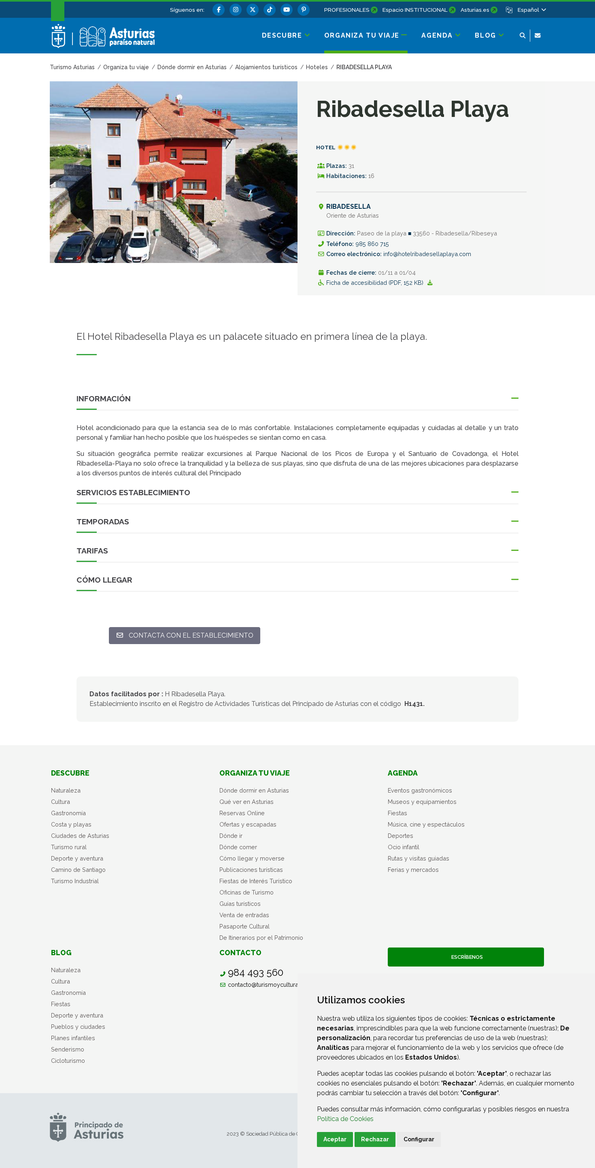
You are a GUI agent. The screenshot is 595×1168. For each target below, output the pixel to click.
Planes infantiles (73, 1037)
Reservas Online (242, 813)
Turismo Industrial (75, 881)
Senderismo (67, 1049)
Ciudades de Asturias (80, 835)
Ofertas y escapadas (247, 824)
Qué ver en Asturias (246, 801)
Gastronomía (68, 813)
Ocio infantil (403, 847)
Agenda (403, 773)
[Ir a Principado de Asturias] (86, 1127)
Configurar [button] (419, 1139)
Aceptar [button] (334, 1139)
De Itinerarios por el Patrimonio (261, 937)
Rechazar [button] (375, 1139)
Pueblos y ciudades (78, 1026)
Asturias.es (475, 9)
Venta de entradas (244, 915)
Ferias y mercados (413, 869)
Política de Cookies (345, 1119)
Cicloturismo (68, 1060)
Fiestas (397, 813)
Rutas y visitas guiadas (418, 858)
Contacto (240, 952)
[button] (531, 9)
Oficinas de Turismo (246, 892)
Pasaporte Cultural (244, 926)
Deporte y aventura (77, 858)
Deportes (400, 835)
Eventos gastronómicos (420, 790)
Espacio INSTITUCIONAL (415, 9)
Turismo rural (69, 847)
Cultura (60, 801)
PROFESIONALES (347, 9)
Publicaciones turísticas (251, 869)
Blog (61, 952)
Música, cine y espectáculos (426, 824)
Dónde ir (230, 835)
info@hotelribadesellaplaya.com (427, 253)
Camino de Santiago (78, 869)
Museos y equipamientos (422, 801)
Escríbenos (466, 957)
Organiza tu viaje (254, 773)
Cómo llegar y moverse (252, 858)
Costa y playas (71, 824)
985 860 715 (372, 243)
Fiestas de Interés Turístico (255, 881)
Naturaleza (66, 790)
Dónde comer (238, 847)
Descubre (70, 773)
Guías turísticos (240, 903)
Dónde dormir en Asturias (254, 790)
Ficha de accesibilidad (375, 282)
